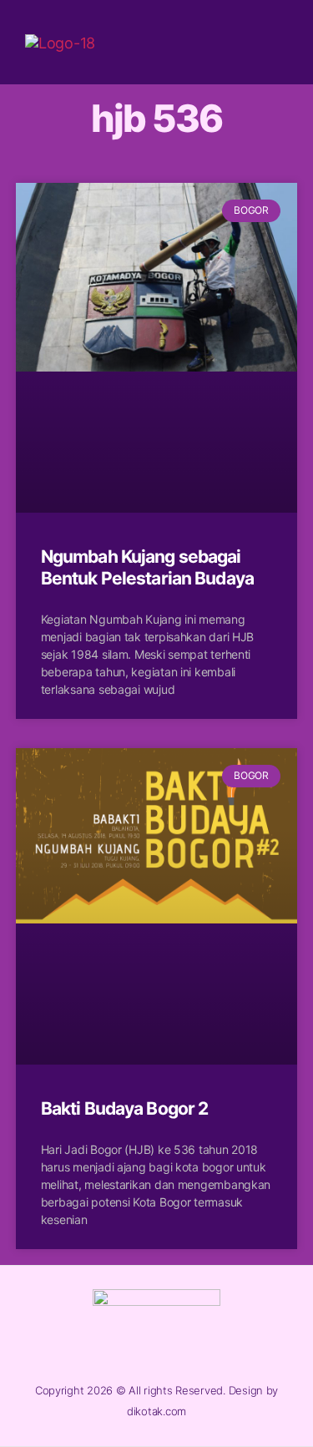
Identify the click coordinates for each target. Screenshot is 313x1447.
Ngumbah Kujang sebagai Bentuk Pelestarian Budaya (147, 567)
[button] (274, 42)
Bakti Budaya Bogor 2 (125, 1108)
